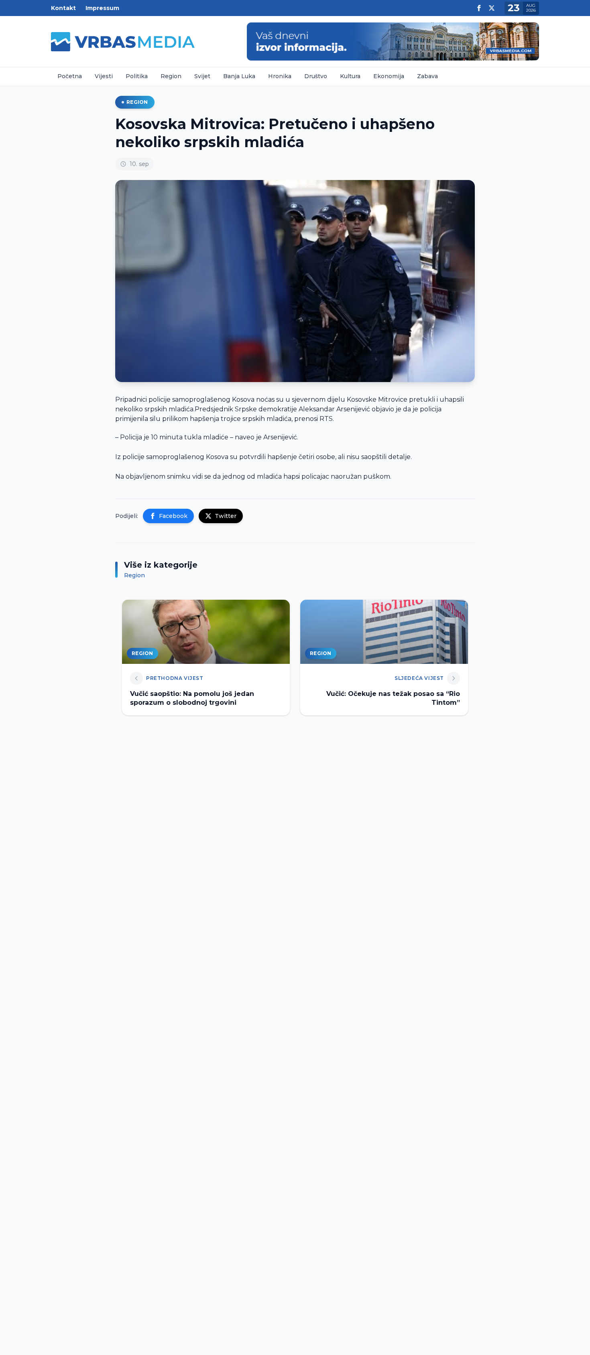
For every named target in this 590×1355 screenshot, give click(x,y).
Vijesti (104, 76)
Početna (69, 76)
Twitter (225, 516)
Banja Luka (239, 76)
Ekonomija (388, 76)
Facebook (173, 516)
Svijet (202, 76)
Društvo (315, 76)
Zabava (427, 76)
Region (171, 76)
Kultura (350, 76)
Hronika (279, 76)
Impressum (102, 8)
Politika (137, 76)
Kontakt (63, 8)
